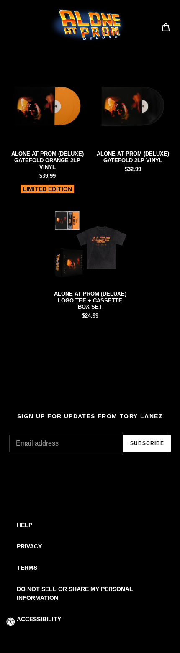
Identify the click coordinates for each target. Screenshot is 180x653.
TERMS (27, 567)
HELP (24, 525)
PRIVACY (29, 546)
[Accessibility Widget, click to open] (10, 621)
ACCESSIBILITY (39, 619)
